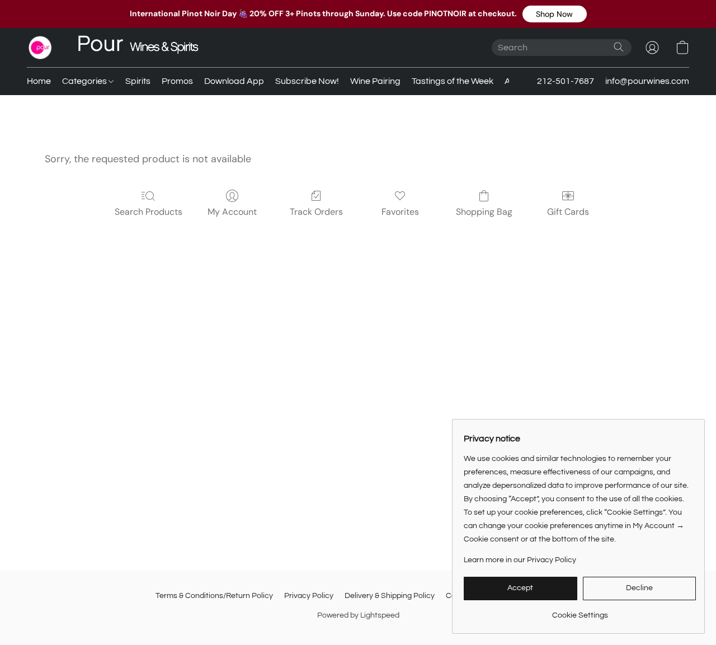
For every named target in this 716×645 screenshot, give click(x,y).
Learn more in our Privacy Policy (520, 560)
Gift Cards (568, 212)
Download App (234, 81)
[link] (580, 611)
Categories (85, 81)
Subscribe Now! (307, 81)
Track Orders (316, 212)
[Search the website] (618, 47)
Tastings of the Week (452, 81)
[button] (554, 14)
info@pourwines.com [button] (647, 81)
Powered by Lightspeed (358, 615)
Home (39, 81)
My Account (232, 212)
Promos (177, 81)
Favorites (400, 212)
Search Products (148, 212)
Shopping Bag (484, 212)
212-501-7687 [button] (565, 81)
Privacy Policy (308, 596)
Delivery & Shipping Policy (390, 596)
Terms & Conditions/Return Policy (214, 596)
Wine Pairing (375, 81)
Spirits (137, 81)
